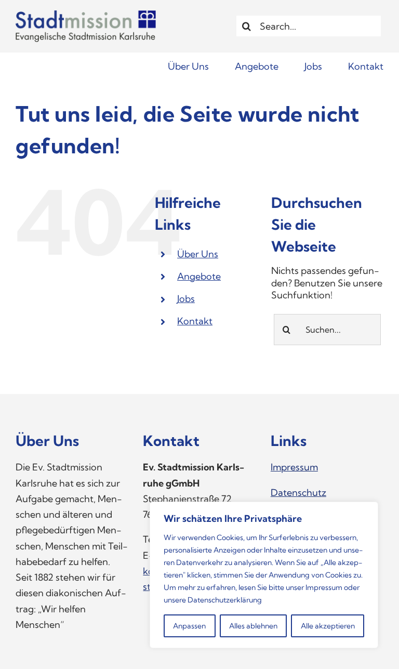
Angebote (199, 276)
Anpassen (189, 626)
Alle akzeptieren (328, 626)
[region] (264, 575)
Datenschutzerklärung (225, 600)
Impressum (323, 587)
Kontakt (194, 321)
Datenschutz (298, 493)
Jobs (186, 299)
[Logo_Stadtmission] (86, 15)
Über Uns (197, 254)
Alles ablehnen (253, 626)
